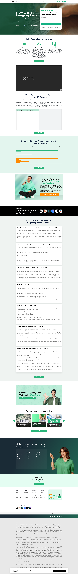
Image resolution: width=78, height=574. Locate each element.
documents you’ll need (25, 247)
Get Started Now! (39, 61)
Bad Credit (17, 499)
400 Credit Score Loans (40, 452)
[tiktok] (61, 516)
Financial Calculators (35, 497)
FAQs (41, 495)
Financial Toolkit (34, 495)
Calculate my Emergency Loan (49, 194)
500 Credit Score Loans (40, 454)
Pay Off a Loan (34, 492)
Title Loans (19, 452)
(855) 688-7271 (51, 498)
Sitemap (51, 513)
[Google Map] (50, 119)
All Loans (27, 1)
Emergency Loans (20, 454)
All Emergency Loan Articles (39, 430)
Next (64, 420)
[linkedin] (54, 516)
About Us (48, 1)
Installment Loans (18, 497)
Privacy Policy (19, 513)
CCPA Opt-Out (32, 513)
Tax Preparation (26, 497)
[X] (52, 516)
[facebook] (50, 516)
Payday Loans (19, 456)
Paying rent (20, 311)
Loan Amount (43, 17)
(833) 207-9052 (52, 495)
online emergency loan (30, 20)
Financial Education (42, 1)
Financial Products (33, 1)
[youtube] (59, 516)
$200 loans (29, 454)
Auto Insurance (26, 492)
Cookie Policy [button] (33, 570)
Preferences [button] (16, 571)
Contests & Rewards (43, 499)
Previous (14, 420)
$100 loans (29, 452)
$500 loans (29, 456)
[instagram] (57, 516)
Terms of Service (25, 513)
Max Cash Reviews (43, 497)
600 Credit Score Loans (40, 456)
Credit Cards (26, 499)
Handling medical (21, 314)
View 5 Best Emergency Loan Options (27, 397)
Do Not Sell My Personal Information (42, 513)
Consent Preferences (58, 513)
